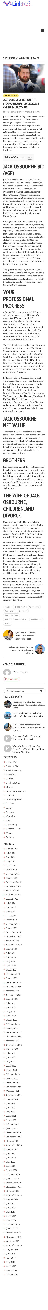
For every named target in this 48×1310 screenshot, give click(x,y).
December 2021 (13, 1082)
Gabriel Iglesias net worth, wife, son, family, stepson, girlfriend (21, 649)
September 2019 (14, 1195)
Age (8, 607)
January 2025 (12, 928)
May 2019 (10, 1211)
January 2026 (12, 878)
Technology (11, 824)
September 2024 (14, 944)
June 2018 (11, 1257)
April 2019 (11, 1216)
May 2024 (10, 961)
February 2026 (13, 873)
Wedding (10, 837)
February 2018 (13, 1274)
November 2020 (13, 1136)
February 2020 (13, 1174)
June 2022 (11, 1057)
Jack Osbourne (12, 615)
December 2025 (13, 882)
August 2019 (12, 1199)
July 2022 (10, 1053)
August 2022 (12, 1049)
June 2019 (11, 1207)
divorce (24, 611)
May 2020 (10, 1161)
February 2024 (13, 974)
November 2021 (13, 1086)
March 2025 (11, 919)
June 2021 (11, 1107)
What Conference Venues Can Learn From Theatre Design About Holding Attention (29, 749)
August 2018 (12, 1249)
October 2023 (12, 990)
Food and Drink (13, 782)
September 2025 (14, 894)
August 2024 (12, 948)
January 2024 (12, 978)
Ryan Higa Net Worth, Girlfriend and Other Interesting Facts (25, 635)
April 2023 (11, 1015)
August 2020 (12, 1149)
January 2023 (12, 1028)
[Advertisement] (24, 32)
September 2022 (14, 1044)
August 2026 (12, 848)
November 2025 (13, 886)
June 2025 (11, 907)
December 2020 (13, 1132)
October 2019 (12, 1191)
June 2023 (11, 1007)
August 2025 (12, 898)
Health (9, 787)
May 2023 (10, 1011)
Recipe (9, 807)
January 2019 (12, 1228)
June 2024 (11, 957)
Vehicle (9, 833)
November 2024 (13, 936)
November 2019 (13, 1186)
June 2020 (11, 1157)
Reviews (10, 812)
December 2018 (13, 1232)
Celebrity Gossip (11, 95)
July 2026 (10, 852)
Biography (21, 607)
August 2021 (12, 1099)
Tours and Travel (14, 828)
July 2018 (10, 1253)
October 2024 (12, 940)
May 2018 (10, 1262)
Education (11, 774)
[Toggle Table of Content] (28, 157)
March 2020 (11, 1170)
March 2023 (11, 1019)
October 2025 (12, 890)
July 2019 (10, 1203)
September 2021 (14, 1095)
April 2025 (11, 915)
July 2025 (10, 903)
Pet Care (10, 803)
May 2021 (10, 1111)
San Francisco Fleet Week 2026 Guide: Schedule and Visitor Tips (28, 715)
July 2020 (10, 1153)
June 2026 (11, 857)
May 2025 (10, 911)
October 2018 (12, 1241)
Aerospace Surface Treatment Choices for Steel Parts (27, 737)
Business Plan (12, 766)
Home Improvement (15, 791)
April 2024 (11, 965)
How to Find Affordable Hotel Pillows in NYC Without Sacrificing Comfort (29, 727)
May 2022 (10, 1061)
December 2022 (13, 1032)
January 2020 (12, 1178)
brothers (35, 607)
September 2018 (14, 1245)
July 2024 (10, 953)
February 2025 (13, 923)
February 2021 (13, 1124)
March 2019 (11, 1220)
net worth (37, 619)
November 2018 (13, 1237)
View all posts (13, 679)
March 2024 (11, 969)
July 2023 (10, 1003)
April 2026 (11, 865)
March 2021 (11, 1120)
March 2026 (11, 869)
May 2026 (10, 861)
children (10, 611)
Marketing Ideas (13, 799)
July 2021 (10, 1103)
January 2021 (12, 1128)
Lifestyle (10, 795)
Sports (9, 820)
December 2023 (13, 982)
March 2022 (11, 1070)
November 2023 (13, 986)
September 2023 (14, 994)
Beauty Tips (11, 762)
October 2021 (12, 1090)
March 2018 (11, 1270)
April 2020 (11, 1166)
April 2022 (11, 1065)
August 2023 (12, 999)
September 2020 (14, 1145)
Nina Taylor (25, 112)
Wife (8, 624)
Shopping (10, 816)
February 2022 (13, 1074)
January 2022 (12, 1078)
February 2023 (13, 1024)
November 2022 (13, 1036)
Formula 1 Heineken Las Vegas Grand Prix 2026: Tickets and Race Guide (29, 704)
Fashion (9, 778)
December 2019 (13, 1182)
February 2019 (13, 1224)
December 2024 (13, 932)
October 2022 (12, 1040)
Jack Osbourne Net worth (16, 619)
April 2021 (11, 1115)
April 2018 (11, 1266)
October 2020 (12, 1140)
